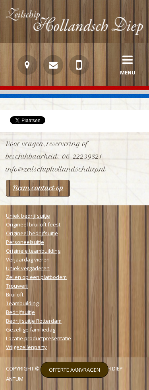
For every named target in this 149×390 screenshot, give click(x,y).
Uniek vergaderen (28, 268)
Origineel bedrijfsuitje (32, 233)
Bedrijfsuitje (20, 312)
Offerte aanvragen (74, 369)
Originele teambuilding (33, 250)
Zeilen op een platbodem (36, 277)
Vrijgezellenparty (26, 347)
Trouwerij (17, 285)
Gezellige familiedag (30, 329)
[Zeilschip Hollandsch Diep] (74, 33)
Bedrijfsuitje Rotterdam (34, 320)
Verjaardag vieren (28, 259)
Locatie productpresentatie (38, 338)
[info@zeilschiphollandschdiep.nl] (53, 65)
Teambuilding (22, 303)
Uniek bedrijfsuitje (28, 215)
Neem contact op (38, 188)
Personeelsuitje (25, 242)
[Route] (27, 65)
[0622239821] (79, 65)
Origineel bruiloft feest (33, 224)
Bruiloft (14, 294)
